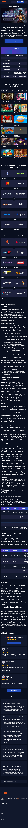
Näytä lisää (14, 690)
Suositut (3, 90)
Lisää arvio (14, 643)
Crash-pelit (15, 90)
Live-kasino (8, 90)
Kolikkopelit (22, 90)
